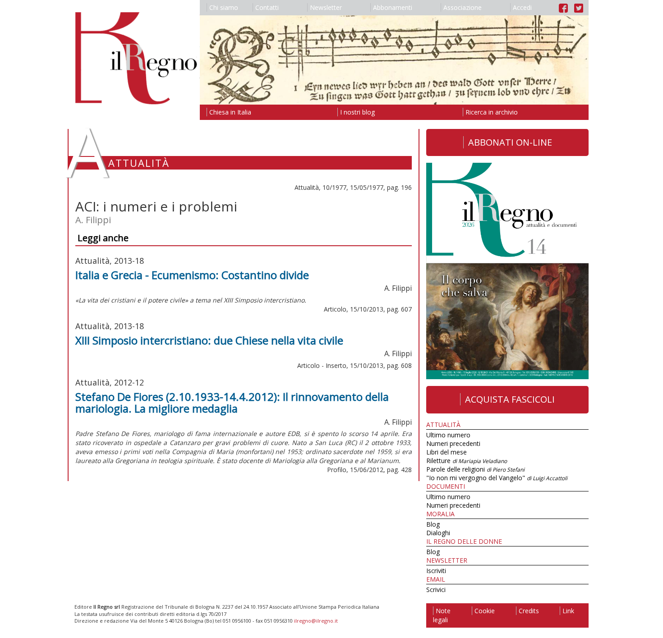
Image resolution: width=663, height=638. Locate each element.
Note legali (442, 615)
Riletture (466, 460)
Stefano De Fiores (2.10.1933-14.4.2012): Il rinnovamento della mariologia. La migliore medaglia (232, 402)
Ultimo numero (448, 435)
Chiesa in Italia (230, 112)
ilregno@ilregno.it (316, 620)
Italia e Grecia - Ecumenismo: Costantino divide (192, 274)
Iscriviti (436, 570)
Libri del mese (446, 452)
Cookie (484, 610)
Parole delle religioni (475, 469)
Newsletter (326, 7)
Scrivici (436, 589)
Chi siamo (223, 7)
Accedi (522, 7)
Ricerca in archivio (491, 112)
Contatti (267, 7)
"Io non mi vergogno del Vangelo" (496, 477)
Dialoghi (438, 532)
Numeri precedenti (453, 443)
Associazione (462, 7)
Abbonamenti (392, 7)
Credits (529, 610)
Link (568, 610)
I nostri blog (357, 112)
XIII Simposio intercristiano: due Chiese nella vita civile (209, 340)
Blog (433, 524)
